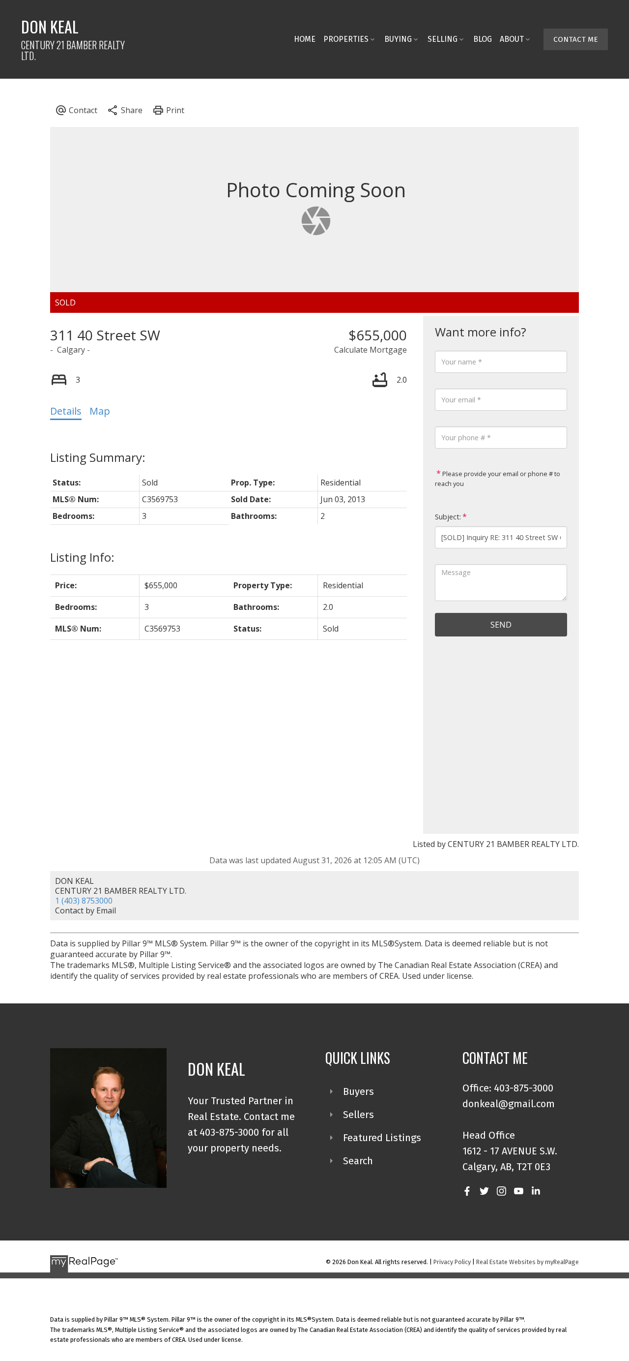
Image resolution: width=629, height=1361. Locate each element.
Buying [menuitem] (398, 39)
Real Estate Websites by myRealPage (527, 1262)
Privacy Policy (452, 1262)
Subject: (448, 516)
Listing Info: (82, 557)
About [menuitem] (512, 39)
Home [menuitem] (304, 39)
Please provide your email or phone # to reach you (497, 478)
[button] (575, 39)
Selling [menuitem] (442, 39)
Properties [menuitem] (346, 39)
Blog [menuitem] (482, 39)
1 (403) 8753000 (84, 900)
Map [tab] (99, 411)
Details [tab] (66, 411)
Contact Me (575, 39)
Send (501, 624)
